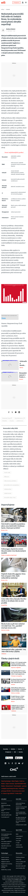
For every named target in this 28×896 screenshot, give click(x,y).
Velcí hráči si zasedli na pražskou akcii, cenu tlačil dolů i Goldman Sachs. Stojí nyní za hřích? (13, 526)
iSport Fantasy (10, 783)
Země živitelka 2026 (20, 868)
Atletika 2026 (19, 845)
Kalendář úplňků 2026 (6, 815)
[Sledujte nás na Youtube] (19, 763)
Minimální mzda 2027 (21, 866)
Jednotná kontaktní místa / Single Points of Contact (13, 890)
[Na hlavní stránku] (3, 2)
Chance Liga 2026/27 (8, 793)
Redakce (13, 749)
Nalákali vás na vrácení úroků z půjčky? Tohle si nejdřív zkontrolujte (18, 707)
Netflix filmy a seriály (6, 869)
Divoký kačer (4, 848)
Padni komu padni (5, 843)
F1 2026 (17, 842)
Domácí (8, 9)
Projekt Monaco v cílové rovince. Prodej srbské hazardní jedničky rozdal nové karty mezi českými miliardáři (18, 698)
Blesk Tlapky (15, 781)
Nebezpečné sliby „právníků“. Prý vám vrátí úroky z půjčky (14, 650)
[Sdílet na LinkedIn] (19, 412)
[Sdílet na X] (12, 412)
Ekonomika (19, 853)
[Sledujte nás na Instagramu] (15, 763)
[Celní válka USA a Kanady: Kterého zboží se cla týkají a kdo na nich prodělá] (14, 590)
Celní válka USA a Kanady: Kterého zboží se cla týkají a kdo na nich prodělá (13, 601)
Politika (3, 830)
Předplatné (8, 752)
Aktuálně (3, 799)
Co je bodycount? (5, 817)
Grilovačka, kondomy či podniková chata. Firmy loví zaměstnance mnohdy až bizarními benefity (23, 363)
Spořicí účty (18, 859)
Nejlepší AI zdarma (5, 861)
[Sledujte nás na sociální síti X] (9, 763)
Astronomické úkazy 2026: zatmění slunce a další (21, 813)
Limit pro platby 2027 (21, 861)
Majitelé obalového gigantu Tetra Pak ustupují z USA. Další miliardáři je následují (13, 576)
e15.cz (2, 9)
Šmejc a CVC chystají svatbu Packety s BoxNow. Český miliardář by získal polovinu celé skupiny (18, 664)
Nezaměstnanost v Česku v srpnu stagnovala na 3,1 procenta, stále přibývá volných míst (23, 375)
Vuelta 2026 (18, 793)
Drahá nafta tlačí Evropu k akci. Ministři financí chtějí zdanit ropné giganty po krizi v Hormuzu (18, 672)
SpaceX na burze (5, 857)
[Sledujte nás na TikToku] (22, 763)
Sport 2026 (19, 830)
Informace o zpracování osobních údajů (11, 886)
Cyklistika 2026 (19, 847)
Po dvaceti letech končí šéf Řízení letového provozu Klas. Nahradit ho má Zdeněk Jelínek (18, 681)
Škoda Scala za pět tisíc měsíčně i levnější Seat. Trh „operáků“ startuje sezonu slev (13, 626)
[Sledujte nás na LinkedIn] (5, 763)
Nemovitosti (9, 786)
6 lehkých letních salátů (21, 824)
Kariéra (21, 752)
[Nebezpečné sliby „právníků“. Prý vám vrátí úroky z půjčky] (14, 640)
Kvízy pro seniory (5, 812)
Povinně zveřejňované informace (17, 892)
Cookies (23, 886)
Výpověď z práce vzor (6, 846)
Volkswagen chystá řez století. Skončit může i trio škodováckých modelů (13, 551)
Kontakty (5, 749)
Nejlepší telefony (5, 859)
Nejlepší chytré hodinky (6, 863)
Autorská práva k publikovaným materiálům (13, 883)
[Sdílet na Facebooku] (9, 412)
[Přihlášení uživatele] (22, 2)
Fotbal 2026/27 (19, 836)
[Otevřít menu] (25, 2)
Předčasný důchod (20, 857)
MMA (17, 834)
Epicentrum (4, 803)
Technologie (4, 853)
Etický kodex (6, 892)
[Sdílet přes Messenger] (15, 412)
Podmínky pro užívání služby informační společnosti (14, 884)
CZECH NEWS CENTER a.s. (20, 876)
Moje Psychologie (6, 781)
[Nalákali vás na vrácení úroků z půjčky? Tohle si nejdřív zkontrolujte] (6, 708)
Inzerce (20, 749)
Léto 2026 (18, 799)
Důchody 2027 (19, 863)
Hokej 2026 (18, 838)
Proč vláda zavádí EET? (6, 841)
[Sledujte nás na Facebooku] (12, 763)
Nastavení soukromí (8, 888)
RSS (15, 752)
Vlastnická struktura (18, 888)
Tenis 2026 (18, 840)
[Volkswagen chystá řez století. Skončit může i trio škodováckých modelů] (14, 540)
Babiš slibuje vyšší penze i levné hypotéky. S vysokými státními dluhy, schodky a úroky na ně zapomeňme (18, 689)
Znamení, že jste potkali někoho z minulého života (21, 808)
